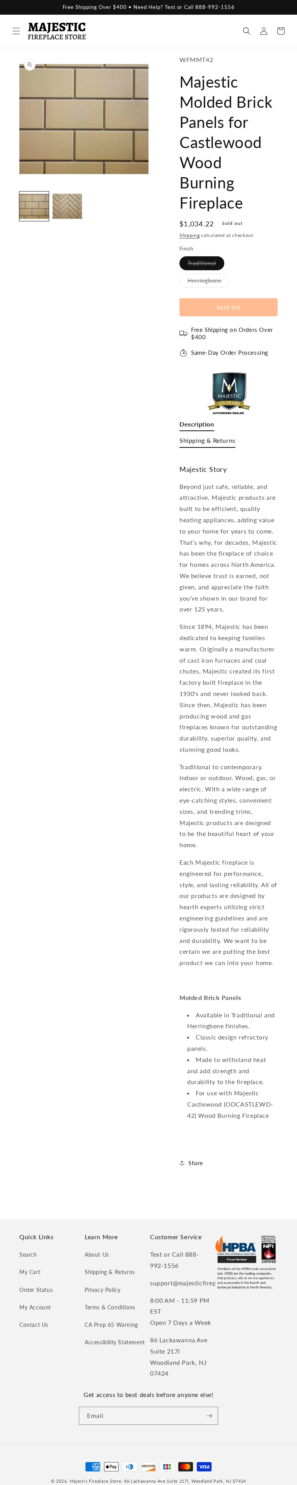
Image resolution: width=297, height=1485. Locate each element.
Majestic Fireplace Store (95, 1480)
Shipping (189, 235)
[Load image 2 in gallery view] (67, 206)
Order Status (36, 1289)
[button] (16, 31)
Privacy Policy (102, 1289)
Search (28, 1254)
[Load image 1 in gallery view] (34, 206)
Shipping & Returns (110, 1272)
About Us (97, 1254)
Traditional (206, 264)
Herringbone (209, 282)
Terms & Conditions (110, 1307)
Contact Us (33, 1324)
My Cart (29, 1272)
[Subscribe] (209, 1416)
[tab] (196, 426)
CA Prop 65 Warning (111, 1324)
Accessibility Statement (115, 1342)
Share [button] (195, 1163)
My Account (35, 1307)
